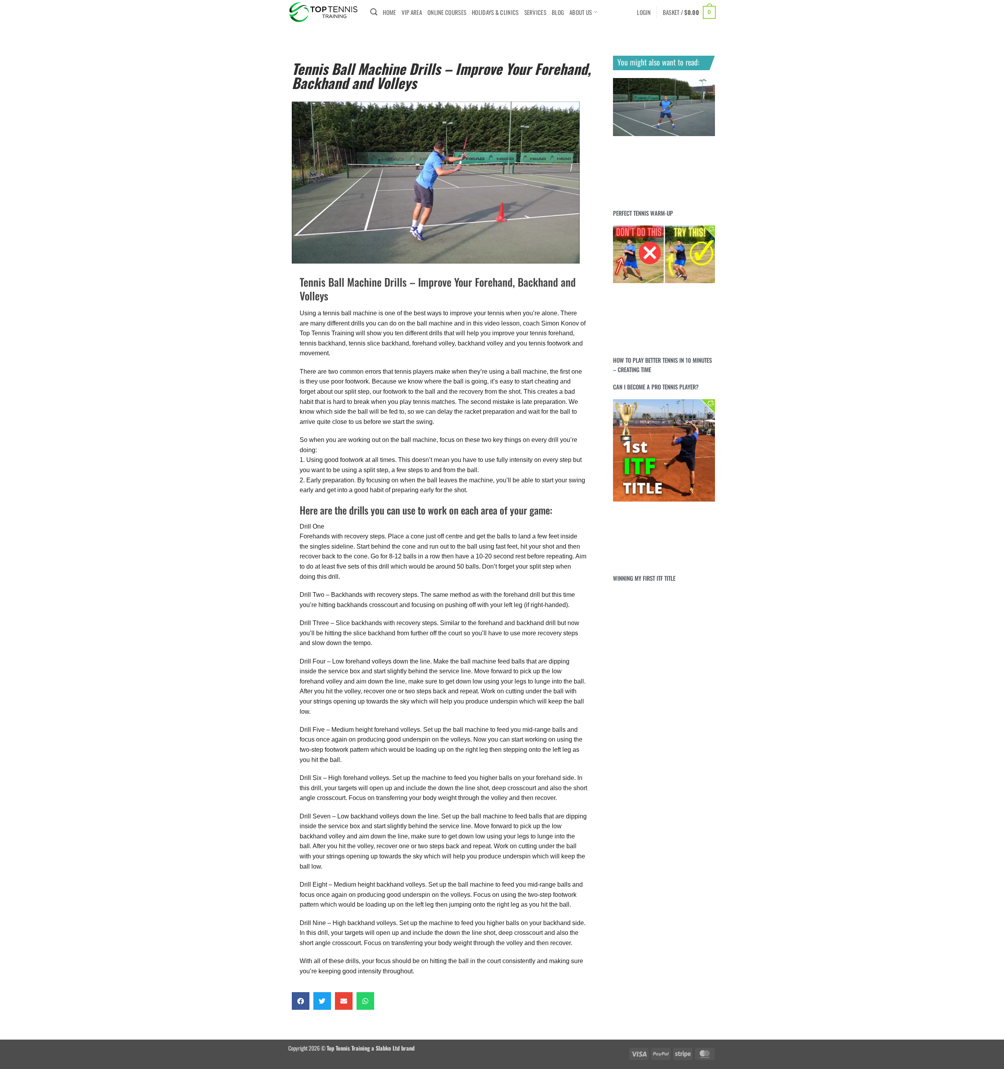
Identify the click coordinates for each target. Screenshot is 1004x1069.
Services (535, 12)
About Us (580, 12)
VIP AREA (412, 12)
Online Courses (446, 12)
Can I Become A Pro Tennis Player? (655, 386)
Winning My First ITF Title (644, 578)
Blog (558, 12)
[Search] (373, 12)
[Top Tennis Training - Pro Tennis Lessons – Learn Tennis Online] (323, 12)
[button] (644, 12)
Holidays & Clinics (495, 12)
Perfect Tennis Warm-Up (643, 213)
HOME (389, 12)
